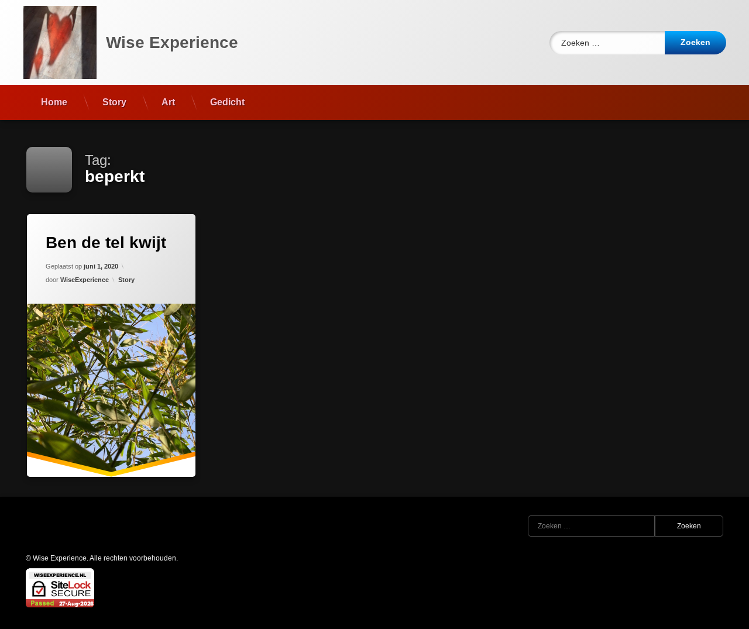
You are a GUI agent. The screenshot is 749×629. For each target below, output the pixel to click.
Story (114, 102)
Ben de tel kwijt (106, 242)
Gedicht (227, 102)
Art (168, 102)
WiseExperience (84, 279)
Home (54, 102)
